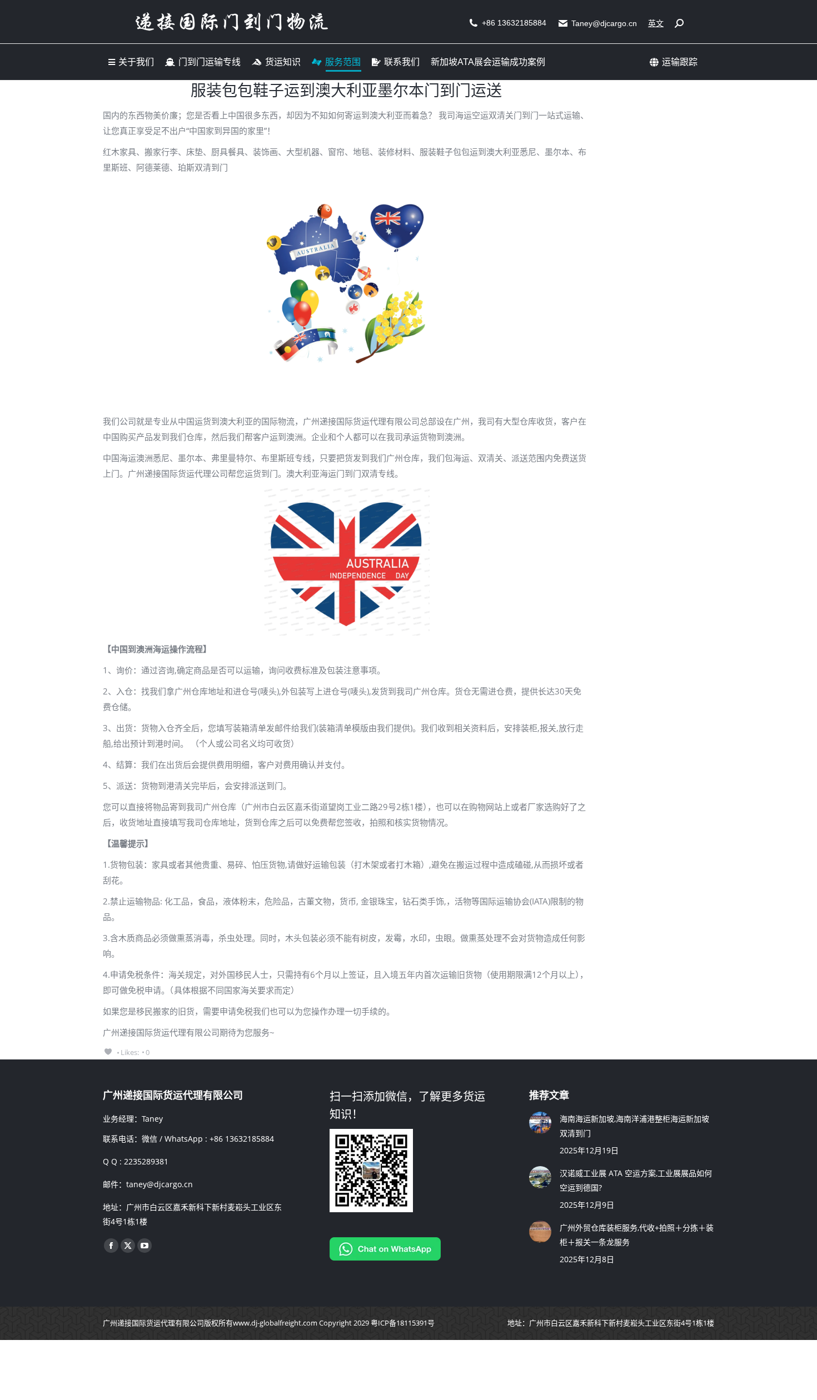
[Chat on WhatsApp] (385, 1257)
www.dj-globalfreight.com (275, 1323)
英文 (656, 23)
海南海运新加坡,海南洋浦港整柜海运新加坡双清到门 (634, 1125)
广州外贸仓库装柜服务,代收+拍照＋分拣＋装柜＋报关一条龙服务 (637, 1234)
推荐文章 (549, 1095)
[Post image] (540, 1123)
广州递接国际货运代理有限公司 (153, 1323)
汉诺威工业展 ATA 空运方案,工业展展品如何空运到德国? (636, 1180)
